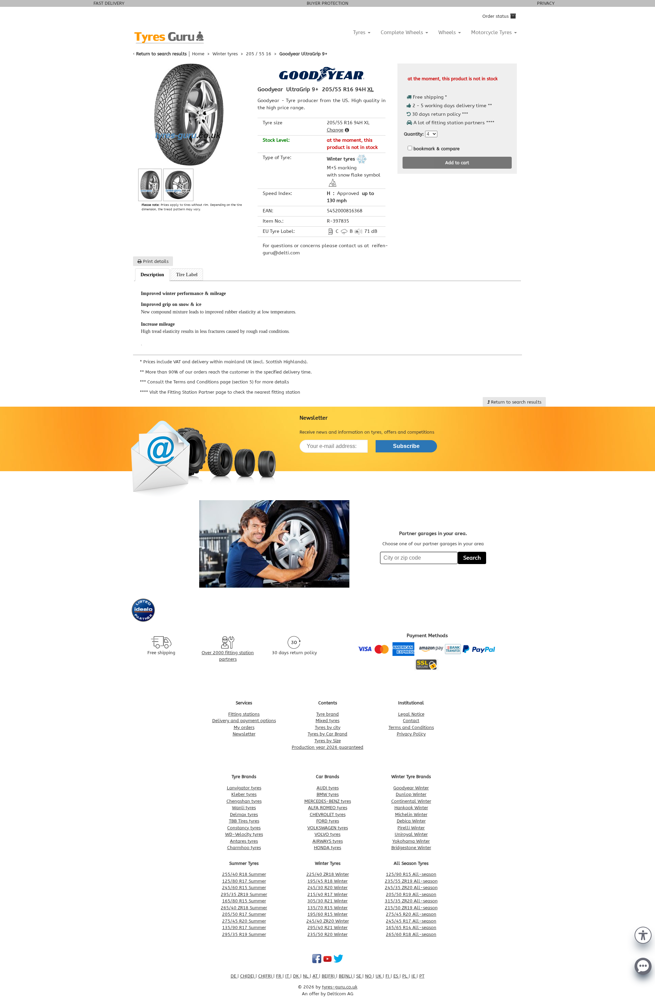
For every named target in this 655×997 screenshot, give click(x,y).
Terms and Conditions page (202, 381)
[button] (643, 934)
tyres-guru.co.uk (340, 986)
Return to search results (161, 53)
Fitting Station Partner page (197, 392)
